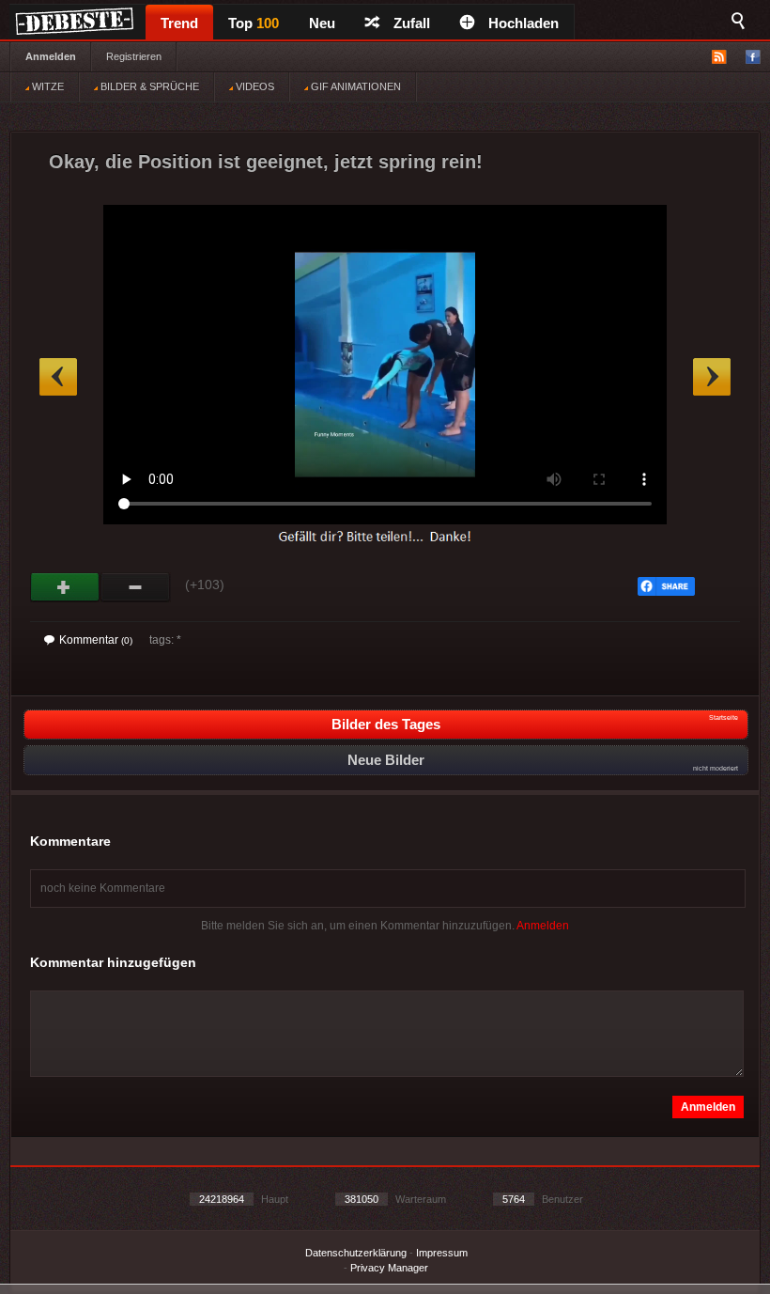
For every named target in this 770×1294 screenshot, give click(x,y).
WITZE (46, 86)
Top (253, 23)
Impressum (442, 1252)
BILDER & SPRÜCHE (148, 86)
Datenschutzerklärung (356, 1252)
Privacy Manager (389, 1267)
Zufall (411, 23)
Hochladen (523, 23)
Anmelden (50, 56)
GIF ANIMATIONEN (354, 86)
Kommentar (95, 640)
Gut (65, 587)
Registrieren (134, 56)
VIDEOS (253, 86)
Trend (179, 23)
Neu (322, 23)
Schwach (135, 587)
